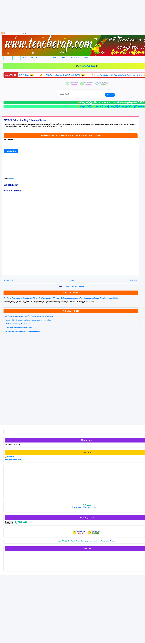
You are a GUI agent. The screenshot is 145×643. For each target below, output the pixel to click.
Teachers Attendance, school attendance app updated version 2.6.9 (28, 320)
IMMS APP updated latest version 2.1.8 (18, 328)
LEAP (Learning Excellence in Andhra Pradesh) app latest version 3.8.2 (29, 316)
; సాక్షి (95, 106)
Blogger (112, 541)
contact (95, 58)
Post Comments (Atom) (75, 286)
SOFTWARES (74, 58)
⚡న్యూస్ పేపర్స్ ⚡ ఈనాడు (79, 106)
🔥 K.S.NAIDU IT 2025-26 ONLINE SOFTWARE (40, 75)
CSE (16, 58)
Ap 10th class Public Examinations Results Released (22, 332)
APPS (63, 58)
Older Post (133, 280)
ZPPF (86, 58)
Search (110, 95)
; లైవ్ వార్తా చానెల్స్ (129, 106)
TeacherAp (10, 457)
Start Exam (11, 151)
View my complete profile (13, 460)
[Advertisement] (68, 16)
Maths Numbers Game (39, 58)
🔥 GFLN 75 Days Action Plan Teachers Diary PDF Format (97, 75)
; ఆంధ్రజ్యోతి (103, 106)
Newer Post (8, 280)
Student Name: (9, 140)
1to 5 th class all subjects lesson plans (18, 324)
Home (8, 58)
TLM (24, 58)
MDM (54, 58)
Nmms (11, 178)
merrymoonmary (94, 541)
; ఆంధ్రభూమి (115, 106)
